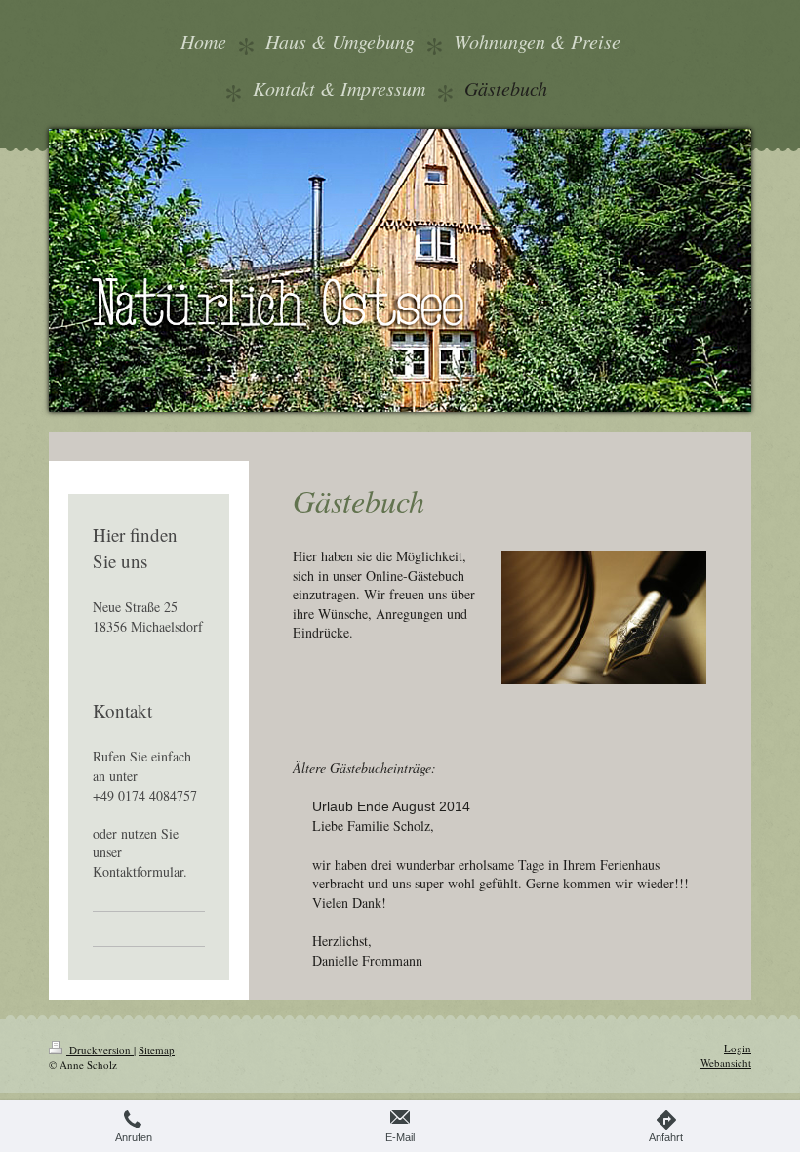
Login (737, 1048)
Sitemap (157, 1050)
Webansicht (725, 1062)
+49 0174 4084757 (145, 795)
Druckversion (100, 1050)
